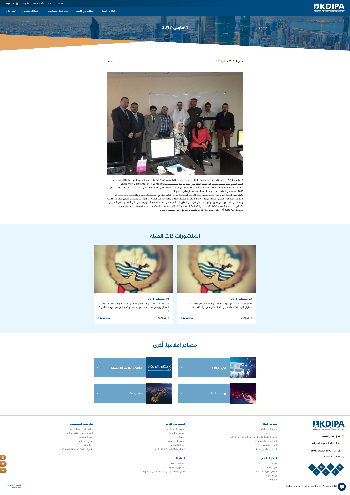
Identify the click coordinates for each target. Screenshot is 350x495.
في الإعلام (219, 367)
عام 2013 (221, 61)
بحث (24, 3)
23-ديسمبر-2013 (241, 298)
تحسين (50, 3)
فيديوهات (135, 393)
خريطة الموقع (316, 486)
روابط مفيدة (218, 393)
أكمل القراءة (188, 318)
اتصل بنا (289, 486)
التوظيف (60, 3)
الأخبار (262, 28)
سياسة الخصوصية (301, 486)
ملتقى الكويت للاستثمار (126, 367)
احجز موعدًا (11, 3)
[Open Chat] (342, 487)
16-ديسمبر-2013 (158, 298)
